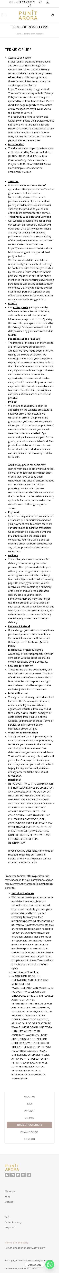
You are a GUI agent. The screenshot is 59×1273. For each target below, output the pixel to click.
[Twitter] (18, 1175)
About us (29, 1096)
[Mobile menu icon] (4, 15)
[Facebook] (7, 1175)
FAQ (29, 1103)
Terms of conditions (29, 1125)
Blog (7, 1196)
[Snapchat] (29, 1175)
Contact (29, 1139)
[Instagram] (12, 1175)
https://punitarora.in (19, 61)
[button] (49, 2)
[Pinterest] (23, 1175)
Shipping (29, 1117)
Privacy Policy (29, 1132)
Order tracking (13, 1222)
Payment (29, 1110)
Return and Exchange (17, 1248)
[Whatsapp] (49, 1264)
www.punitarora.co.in (26, 883)
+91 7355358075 (26, 2)
